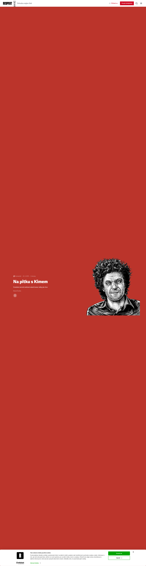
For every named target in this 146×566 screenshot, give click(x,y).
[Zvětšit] (109, 286)
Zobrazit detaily (34, 563)
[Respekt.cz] (7, 3)
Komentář (18, 276)
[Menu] (141, 3)
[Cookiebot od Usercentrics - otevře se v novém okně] (20, 563)
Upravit (118, 557)
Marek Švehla (17, 291)
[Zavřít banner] (133, 552)
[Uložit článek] (15, 295)
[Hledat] (136, 3)
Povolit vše (119, 553)
